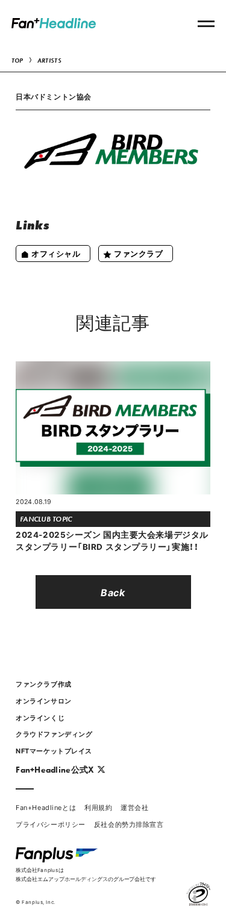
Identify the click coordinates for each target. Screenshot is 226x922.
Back (113, 592)
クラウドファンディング (54, 734)
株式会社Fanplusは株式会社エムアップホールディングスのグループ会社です (86, 874)
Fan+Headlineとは (46, 807)
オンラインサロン (43, 701)
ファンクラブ (138, 253)
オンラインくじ (40, 717)
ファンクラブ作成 (43, 684)
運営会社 (134, 807)
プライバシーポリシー (51, 824)
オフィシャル (55, 253)
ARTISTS (49, 60)
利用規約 (98, 807)
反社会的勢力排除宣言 (129, 824)
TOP (17, 60)
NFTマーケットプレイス (54, 751)
